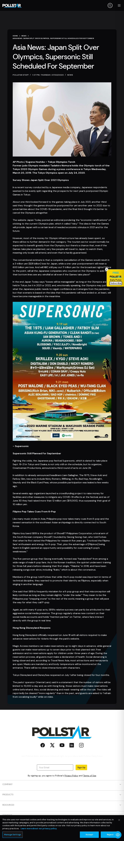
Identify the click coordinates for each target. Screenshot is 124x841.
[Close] (119, 820)
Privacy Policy (71, 775)
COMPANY (7, 784)
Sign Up (81, 767)
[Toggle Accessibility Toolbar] (118, 835)
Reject (110, 834)
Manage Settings (12, 834)
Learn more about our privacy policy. (39, 828)
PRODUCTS (7, 794)
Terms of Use (89, 775)
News (70, 75)
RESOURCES (8, 804)
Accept (89, 834)
